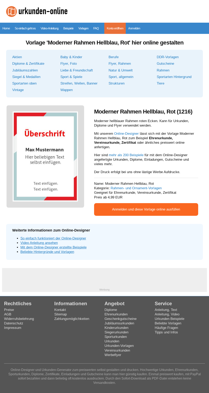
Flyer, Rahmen (120, 64)
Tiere (160, 83)
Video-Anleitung (49, 28)
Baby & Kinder (71, 57)
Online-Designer (126, 134)
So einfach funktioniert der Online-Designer (53, 238)
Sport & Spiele (71, 77)
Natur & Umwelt (121, 70)
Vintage (18, 90)
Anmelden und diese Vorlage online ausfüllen (146, 209)
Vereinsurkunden (117, 350)
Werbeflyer (112, 355)
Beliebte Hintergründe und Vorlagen (47, 252)
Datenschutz (13, 323)
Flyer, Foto (68, 64)
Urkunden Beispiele (169, 319)
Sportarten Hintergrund (174, 77)
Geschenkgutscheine (120, 319)
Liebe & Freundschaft (76, 70)
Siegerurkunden (116, 332)
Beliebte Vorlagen (168, 323)
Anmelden (134, 28)
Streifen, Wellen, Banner (79, 83)
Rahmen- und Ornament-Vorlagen (136, 188)
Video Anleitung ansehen (39, 243)
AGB (7, 314)
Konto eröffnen (115, 28)
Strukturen (117, 83)
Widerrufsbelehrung (19, 319)
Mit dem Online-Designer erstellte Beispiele (53, 247)
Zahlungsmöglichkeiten (71, 319)
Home (6, 28)
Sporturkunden (115, 337)
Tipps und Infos (166, 332)
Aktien (17, 57)
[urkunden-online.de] (36, 16)
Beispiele (68, 28)
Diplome (110, 310)
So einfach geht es (25, 28)
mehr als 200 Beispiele (126, 155)
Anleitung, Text (166, 310)
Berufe (114, 57)
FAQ (96, 28)
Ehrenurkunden (116, 314)
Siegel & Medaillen (26, 77)
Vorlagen (83, 28)
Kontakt (60, 310)
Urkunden (111, 341)
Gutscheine (165, 64)
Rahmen (163, 70)
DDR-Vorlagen (168, 57)
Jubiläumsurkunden (119, 323)
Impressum (12, 328)
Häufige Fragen (166, 328)
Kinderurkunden (116, 328)
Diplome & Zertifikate (28, 64)
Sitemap (60, 314)
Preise (9, 310)
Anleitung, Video (167, 314)
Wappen (66, 90)
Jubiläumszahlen (25, 70)
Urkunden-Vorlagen (119, 346)
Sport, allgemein (121, 77)
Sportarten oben (24, 83)
